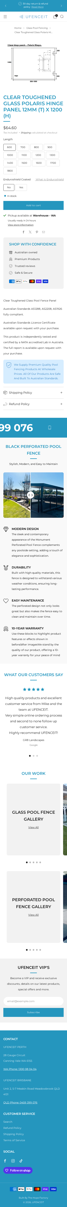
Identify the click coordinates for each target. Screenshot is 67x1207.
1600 (39, 162)
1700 (53, 162)
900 (49, 147)
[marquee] (33, 428)
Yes (21, 187)
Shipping (26, 132)
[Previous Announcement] (5, 6)
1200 (38, 154)
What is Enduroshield (49, 179)
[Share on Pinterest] (37, 232)
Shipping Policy (13, 1134)
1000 (10, 154)
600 (9, 147)
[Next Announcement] (61, 6)
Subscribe (33, 1012)
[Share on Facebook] (23, 232)
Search (7, 1121)
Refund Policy (12, 1128)
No (9, 187)
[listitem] (33, 5)
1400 (10, 162)
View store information (21, 224)
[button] (30, 756)
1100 (24, 154)
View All (33, 827)
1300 (52, 154)
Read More (37, 6)
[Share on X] (30, 232)
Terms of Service (14, 1140)
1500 (24, 162)
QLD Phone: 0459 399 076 (20, 1102)
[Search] (62, 16)
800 (36, 147)
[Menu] (5, 17)
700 (22, 147)
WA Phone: (10, 1069)
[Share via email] (44, 232)
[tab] (27, 862)
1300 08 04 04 (27, 1069)
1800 (10, 170)
